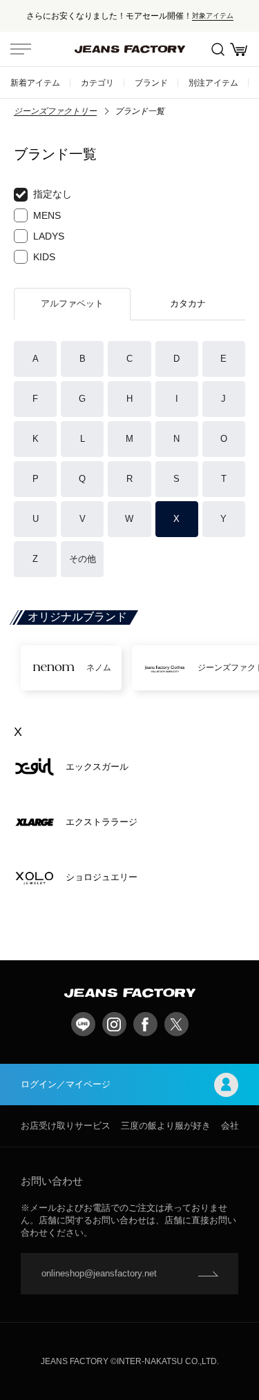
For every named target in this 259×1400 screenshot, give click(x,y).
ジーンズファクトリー (55, 111)
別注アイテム (213, 82)
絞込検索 (217, 49)
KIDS (44, 256)
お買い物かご (238, 49)
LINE (83, 1024)
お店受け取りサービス (66, 1125)
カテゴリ (97, 82)
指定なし (52, 194)
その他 (82, 559)
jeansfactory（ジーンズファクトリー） (130, 49)
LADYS (48, 236)
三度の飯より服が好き (166, 1125)
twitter (176, 1024)
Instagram (114, 1024)
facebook (145, 1024)
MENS (47, 215)
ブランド (151, 82)
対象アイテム (212, 15)
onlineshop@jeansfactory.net (99, 1273)
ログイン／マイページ (66, 1084)
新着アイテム (35, 82)
